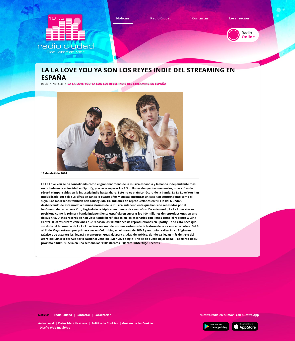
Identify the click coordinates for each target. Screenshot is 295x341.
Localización (239, 18)
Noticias (122, 18)
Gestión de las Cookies (138, 323)
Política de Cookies (105, 323)
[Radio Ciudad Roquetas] (65, 33)
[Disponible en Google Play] (216, 326)
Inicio (44, 84)
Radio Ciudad (161, 18)
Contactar (200, 18)
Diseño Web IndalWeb (55, 327)
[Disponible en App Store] (245, 326)
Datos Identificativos (72, 323)
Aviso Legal (46, 323)
